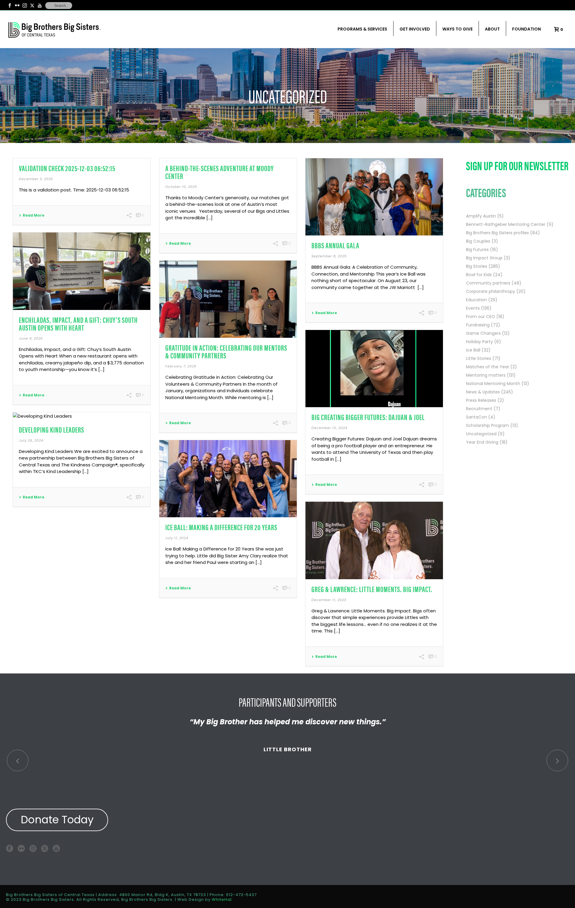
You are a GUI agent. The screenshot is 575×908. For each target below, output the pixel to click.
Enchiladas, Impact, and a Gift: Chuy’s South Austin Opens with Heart (78, 323)
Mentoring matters (486, 375)
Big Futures (477, 249)
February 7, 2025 (180, 366)
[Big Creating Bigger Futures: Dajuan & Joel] (374, 368)
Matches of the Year (487, 366)
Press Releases (481, 400)
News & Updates (483, 392)
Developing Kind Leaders (51, 429)
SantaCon (476, 417)
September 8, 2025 (329, 256)
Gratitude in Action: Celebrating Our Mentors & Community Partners (226, 351)
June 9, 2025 (31, 338)
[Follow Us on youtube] (56, 848)
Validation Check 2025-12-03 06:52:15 (67, 168)
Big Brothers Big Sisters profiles (497, 232)
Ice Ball (473, 350)
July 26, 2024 (31, 440)
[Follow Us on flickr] (21, 848)
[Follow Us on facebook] (9, 848)
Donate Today (57, 819)
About (492, 29)
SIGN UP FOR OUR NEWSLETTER (517, 165)
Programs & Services (362, 29)
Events (473, 308)
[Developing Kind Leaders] (81, 416)
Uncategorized (481, 433)
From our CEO (480, 316)
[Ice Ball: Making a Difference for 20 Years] (228, 478)
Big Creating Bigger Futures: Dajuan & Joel (368, 416)
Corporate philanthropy (490, 291)
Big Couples (478, 241)
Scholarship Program (487, 425)
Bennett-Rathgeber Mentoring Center (505, 224)
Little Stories (478, 358)
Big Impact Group (484, 258)
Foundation (526, 29)
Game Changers (483, 333)
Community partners (488, 283)
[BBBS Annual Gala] (374, 196)
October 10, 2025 (181, 186)
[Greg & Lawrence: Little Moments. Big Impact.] (374, 540)
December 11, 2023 (328, 599)
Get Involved (415, 29)
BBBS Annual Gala (335, 245)
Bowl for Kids (479, 274)
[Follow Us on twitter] (44, 848)
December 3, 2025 (36, 179)
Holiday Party (479, 341)
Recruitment (479, 408)
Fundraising (478, 325)
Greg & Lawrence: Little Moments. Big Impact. (371, 588)
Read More (33, 215)
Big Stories (476, 266)
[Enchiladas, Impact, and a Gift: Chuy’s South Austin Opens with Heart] (81, 271)
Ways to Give (457, 29)
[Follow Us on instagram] (33, 848)
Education (476, 299)
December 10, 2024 (329, 427)
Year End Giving (482, 442)
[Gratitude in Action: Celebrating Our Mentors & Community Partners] (228, 299)
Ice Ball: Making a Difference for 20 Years (221, 527)
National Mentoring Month (493, 383)
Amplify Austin (481, 216)
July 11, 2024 (176, 538)
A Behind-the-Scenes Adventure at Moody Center (219, 171)
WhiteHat (222, 899)
